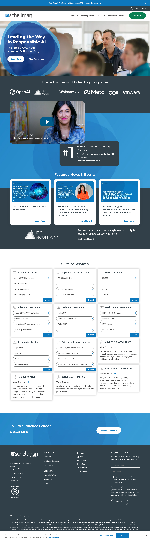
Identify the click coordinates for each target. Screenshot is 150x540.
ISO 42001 (105, 284)
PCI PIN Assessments (66, 295)
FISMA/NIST (62, 324)
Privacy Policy (132, 495)
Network (17, 353)
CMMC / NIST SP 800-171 (67, 318)
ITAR (60, 329)
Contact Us (137, 15)
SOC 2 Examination (21, 284)
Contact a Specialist (109, 430)
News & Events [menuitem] (49, 479)
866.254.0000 (141, 8)
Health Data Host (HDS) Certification (115, 335)
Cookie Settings (106, 535)
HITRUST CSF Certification (111, 313)
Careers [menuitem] (46, 484)
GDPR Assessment (21, 318)
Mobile (17, 359)
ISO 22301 (105, 300)
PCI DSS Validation (65, 278)
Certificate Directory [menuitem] (51, 461)
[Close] (146, 535)
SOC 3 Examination (21, 289)
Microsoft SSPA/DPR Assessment (26, 335)
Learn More (16, 59)
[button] (74, 16)
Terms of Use (35, 516)
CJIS (59, 335)
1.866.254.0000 (18, 473)
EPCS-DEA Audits (107, 329)
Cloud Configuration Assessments (70, 348)
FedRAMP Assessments (87, 160)
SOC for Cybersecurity (22, 300)
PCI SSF (60, 284)
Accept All (123, 535)
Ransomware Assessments (68, 353)
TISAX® (60, 370)
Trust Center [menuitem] (48, 465)
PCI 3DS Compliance (65, 300)
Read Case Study (84, 239)
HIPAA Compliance (108, 318)
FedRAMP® (62, 313)
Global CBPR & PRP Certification (26, 313)
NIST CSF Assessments (66, 359)
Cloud (16, 370)
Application (18, 348)
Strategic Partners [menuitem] (50, 475)
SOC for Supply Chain (22, 295)
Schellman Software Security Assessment (73, 364)
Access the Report (92, 3)
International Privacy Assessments (27, 324)
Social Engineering (21, 364)
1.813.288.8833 (15, 480)
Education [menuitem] (47, 456)
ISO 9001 (104, 295)
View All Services (36, 59)
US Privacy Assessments (23, 329)
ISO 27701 (105, 289)
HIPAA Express (106, 324)
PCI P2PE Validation (65, 289)
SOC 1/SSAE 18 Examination (24, 278)
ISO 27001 (105, 278)
